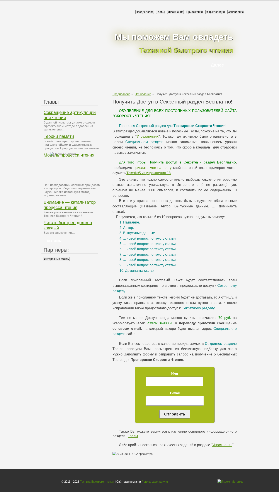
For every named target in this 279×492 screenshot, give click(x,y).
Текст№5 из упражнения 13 (148, 173)
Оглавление (236, 11)
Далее (217, 65)
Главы (161, 11)
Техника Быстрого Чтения (97, 481)
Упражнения (175, 11)
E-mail (175, 393)
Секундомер (6, 61)
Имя (174, 373)
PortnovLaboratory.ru (155, 481)
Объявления (143, 94)
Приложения (194, 11)
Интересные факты (56, 258)
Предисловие (144, 11)
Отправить (174, 414)
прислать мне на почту (152, 168)
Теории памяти (59, 136)
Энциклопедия (215, 11)
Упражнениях (147, 136)
